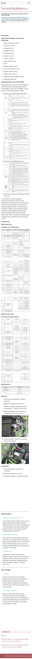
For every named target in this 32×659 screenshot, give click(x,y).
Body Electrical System (16, 19)
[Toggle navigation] (28, 3)
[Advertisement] (15, 29)
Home (3, 3)
